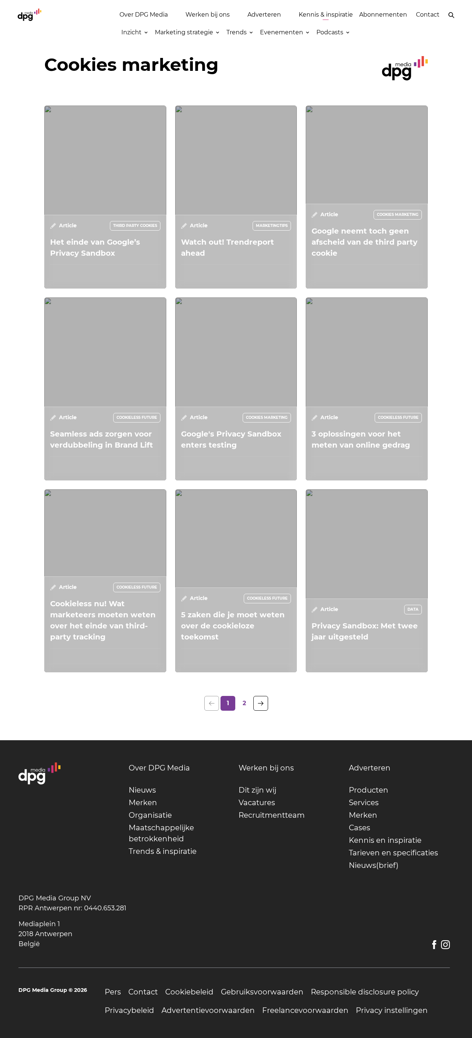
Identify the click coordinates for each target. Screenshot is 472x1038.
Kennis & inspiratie (326, 14)
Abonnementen (383, 14)
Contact (428, 14)
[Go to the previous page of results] (211, 703)
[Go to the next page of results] (260, 703)
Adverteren (264, 14)
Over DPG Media (143, 14)
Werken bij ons (207, 14)
